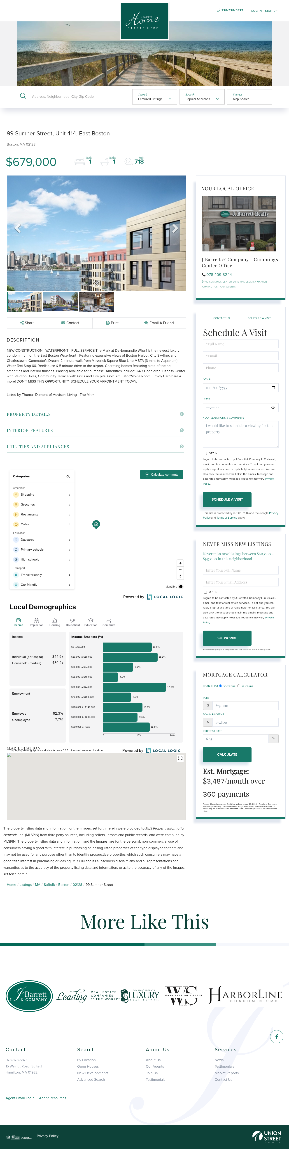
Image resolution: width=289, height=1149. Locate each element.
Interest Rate (212, 731)
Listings (26, 884)
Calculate (227, 754)
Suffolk (49, 884)
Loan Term (210, 686)
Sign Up (271, 11)
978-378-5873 (232, 10)
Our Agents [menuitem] (155, 1066)
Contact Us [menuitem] (223, 1079)
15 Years (247, 686)
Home (11, 884)
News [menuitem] (219, 1060)
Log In (256, 11)
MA (37, 884)
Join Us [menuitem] (152, 1073)
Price (206, 698)
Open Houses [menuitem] (88, 1066)
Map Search (241, 99)
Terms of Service (227, 518)
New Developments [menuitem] (92, 1073)
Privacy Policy (47, 1136)
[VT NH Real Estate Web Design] (266, 1137)
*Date (206, 378)
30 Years (229, 686)
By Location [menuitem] (86, 1060)
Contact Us (210, 286)
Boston (63, 884)
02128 (77, 884)
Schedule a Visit (259, 318)
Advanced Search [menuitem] (91, 1079)
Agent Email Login (20, 1098)
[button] (23, 96)
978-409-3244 (219, 274)
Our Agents (228, 286)
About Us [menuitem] (153, 1060)
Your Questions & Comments (223, 417)
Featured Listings (150, 99)
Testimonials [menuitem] (155, 1079)
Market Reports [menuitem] (227, 1073)
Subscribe (227, 638)
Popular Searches (198, 99)
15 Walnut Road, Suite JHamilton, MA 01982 (24, 1069)
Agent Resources (52, 1098)
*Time (206, 398)
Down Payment (213, 714)
